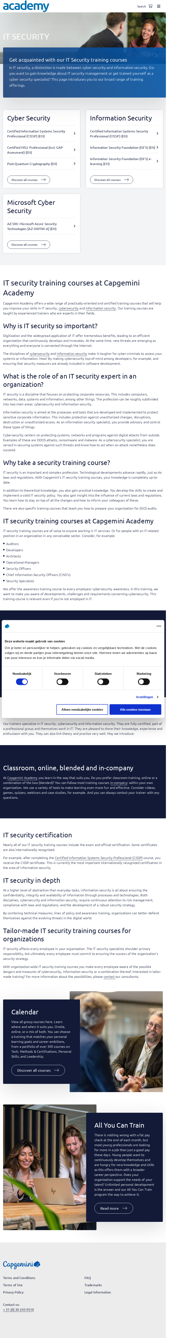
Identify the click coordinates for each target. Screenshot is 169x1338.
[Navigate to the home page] (26, 6)
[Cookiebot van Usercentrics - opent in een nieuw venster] (143, 626)
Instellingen (144, 697)
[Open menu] (159, 6)
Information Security (121, 118)
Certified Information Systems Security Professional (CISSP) (99, 857)
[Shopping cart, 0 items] (150, 6)
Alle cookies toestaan (135, 709)
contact (109, 976)
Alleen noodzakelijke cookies (82, 709)
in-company (118, 782)
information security (101, 308)
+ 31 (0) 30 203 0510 (18, 1309)
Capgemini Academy (22, 777)
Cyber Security (28, 118)
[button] (38, 1070)
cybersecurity (69, 308)
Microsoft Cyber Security (31, 206)
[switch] (62, 681)
